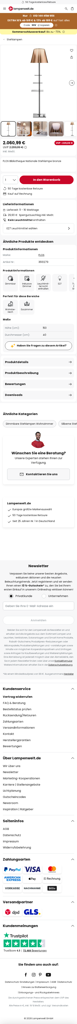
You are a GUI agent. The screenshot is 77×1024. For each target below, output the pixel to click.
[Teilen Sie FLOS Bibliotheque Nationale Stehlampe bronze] (71, 57)
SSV (37, 25)
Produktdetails (16, 362)
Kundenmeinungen (20, 925)
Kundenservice (17, 688)
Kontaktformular (63, 660)
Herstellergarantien (17, 740)
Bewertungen (15, 384)
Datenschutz (12, 835)
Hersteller (69, 673)
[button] (8, 128)
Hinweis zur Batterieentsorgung (39, 987)
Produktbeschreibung (21, 373)
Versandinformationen (19, 728)
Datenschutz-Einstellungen (20, 981)
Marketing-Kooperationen (21, 778)
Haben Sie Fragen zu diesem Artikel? (41, 345)
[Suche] (66, 8)
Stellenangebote (28, 785)
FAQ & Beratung (14, 703)
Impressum (11, 841)
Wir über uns (11, 766)
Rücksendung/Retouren (19, 715)
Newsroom (10, 803)
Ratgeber (26, 809)
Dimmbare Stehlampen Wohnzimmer (29, 424)
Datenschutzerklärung (60, 664)
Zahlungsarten (13, 722)
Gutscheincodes (14, 797)
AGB (6, 829)
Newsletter (10, 772)
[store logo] (23, 8)
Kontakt (8, 734)
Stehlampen (14, 39)
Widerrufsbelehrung (17, 847)
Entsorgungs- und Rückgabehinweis (39, 992)
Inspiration (10, 809)
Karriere (8, 785)
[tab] (38, 717)
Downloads (13, 395)
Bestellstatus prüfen (17, 709)
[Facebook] (28, 975)
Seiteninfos (13, 820)
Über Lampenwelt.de (22, 758)
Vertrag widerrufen (17, 697)
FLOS (41, 255)
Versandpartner (18, 902)
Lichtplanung (12, 791)
